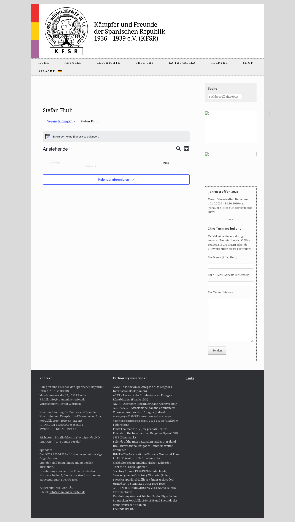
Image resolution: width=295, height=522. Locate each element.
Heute (165, 163)
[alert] (116, 136)
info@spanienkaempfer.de (67, 492)
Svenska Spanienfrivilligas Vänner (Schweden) (143, 479)
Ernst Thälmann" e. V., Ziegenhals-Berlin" (140, 429)
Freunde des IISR (124, 509)
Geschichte (109, 62)
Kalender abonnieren (113, 179)
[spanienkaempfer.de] (107, 31)
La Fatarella (182, 62)
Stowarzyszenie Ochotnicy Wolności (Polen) (141, 475)
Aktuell (73, 62)
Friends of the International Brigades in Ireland (144, 441)
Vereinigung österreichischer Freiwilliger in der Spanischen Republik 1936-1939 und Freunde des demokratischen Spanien (145, 500)
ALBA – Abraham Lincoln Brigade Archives (141, 403)
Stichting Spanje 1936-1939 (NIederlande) (140, 471)
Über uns (145, 62)
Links (190, 378)
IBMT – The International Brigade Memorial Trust (146, 454)
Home (43, 62)
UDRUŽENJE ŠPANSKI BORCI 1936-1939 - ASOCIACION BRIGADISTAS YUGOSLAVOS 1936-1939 (144, 488)
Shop (248, 62)
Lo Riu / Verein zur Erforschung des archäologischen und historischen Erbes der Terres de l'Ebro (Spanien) (142, 462)
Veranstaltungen (60, 121)
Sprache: (48, 71)
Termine (219, 62)
